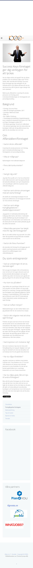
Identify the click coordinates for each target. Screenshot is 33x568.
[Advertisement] (16, 18)
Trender (7, 418)
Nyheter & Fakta (10, 416)
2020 (26, 554)
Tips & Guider (9, 413)
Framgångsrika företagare (13, 407)
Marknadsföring (9, 410)
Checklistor (8, 404)
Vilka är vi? (8, 554)
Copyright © (21, 554)
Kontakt (14, 554)
